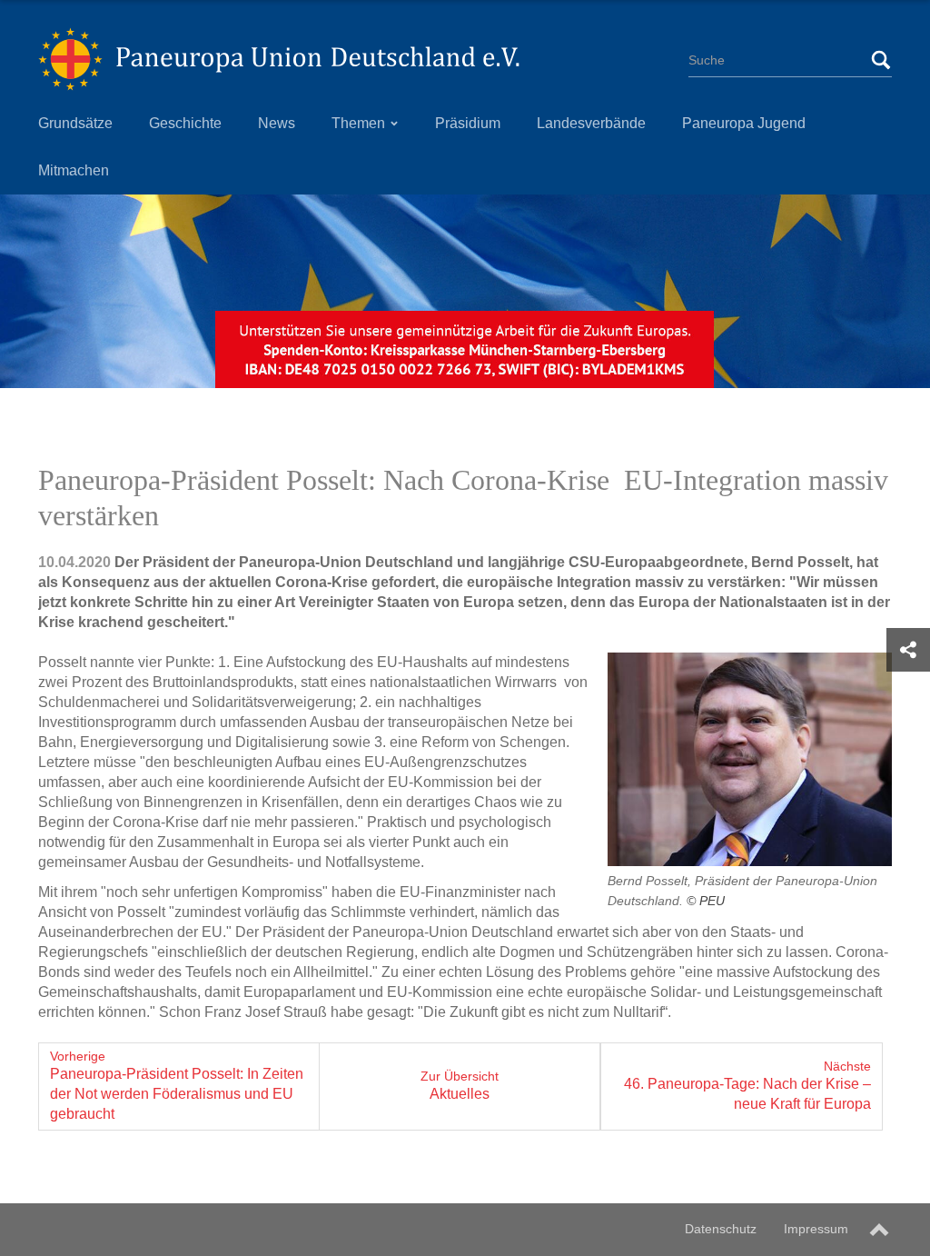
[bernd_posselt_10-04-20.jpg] (750, 759)
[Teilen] (908, 650)
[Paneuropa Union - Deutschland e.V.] (278, 59)
